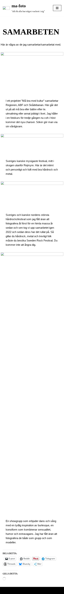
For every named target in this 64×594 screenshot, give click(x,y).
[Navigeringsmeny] (57, 8)
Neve (19, 590)
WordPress (42, 590)
